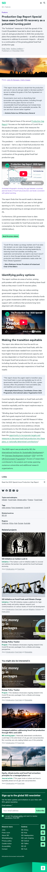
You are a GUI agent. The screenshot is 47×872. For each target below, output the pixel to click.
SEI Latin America (27, 838)
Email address (7, 805)
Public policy (6, 611)
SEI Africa (24, 830)
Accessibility (6, 846)
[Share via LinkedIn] (10, 491)
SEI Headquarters (27, 835)
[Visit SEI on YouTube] (43, 844)
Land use (25, 609)
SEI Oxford (25, 841)
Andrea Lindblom (17, 48)
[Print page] (17, 491)
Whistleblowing (7, 838)
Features (7, 7)
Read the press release (10, 236)
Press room (6, 832)
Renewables (28, 652)
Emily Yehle (6, 48)
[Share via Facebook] (7, 491)
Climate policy (10, 569)
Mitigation (32, 609)
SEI (3, 7)
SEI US (23, 846)
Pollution (38, 609)
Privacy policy (7, 841)
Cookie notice (6, 843)
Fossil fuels (20, 569)
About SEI (5, 835)
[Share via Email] (13, 491)
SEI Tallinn (25, 843)
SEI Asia (24, 832)
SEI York (24, 849)
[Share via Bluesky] (3, 491)
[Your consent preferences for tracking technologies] (43, 868)
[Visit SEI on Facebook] (43, 832)
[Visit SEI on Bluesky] (43, 826)
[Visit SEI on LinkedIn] (43, 838)
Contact (4, 849)
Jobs (3, 830)
